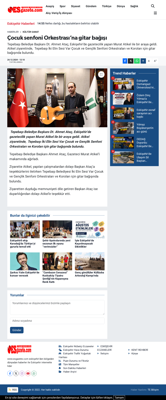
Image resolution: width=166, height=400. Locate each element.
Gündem (91, 6)
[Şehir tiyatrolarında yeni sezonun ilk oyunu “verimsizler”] (57, 229)
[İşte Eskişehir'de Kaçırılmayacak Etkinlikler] (90, 229)
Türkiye (106, 6)
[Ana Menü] (154, 13)
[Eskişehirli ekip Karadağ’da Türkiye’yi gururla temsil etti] (25, 229)
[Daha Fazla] (143, 61)
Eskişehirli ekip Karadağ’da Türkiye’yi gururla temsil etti (22, 243)
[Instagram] (22, 373)
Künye (134, 353)
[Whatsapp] (34, 373)
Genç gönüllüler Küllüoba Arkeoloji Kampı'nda (89, 274)
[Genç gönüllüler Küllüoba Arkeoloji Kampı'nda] (90, 261)
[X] (16, 373)
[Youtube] (28, 373)
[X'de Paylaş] (130, 61)
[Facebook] (10, 373)
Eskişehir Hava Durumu (76, 349)
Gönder (16, 330)
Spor (62, 6)
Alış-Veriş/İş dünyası (59, 13)
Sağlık (134, 6)
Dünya (121, 6)
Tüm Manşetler (71, 364)
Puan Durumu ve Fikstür (76, 360)
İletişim (105, 353)
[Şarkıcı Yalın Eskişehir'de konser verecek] (25, 261)
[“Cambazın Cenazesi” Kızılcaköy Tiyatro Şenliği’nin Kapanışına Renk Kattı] (57, 261)
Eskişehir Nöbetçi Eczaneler (78, 346)
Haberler (13, 32)
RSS (14, 389)
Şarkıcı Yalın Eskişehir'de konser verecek (24, 274)
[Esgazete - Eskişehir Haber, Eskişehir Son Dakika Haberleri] (25, 9)
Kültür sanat (31, 32)
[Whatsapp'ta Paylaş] (137, 61)
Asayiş (50, 6)
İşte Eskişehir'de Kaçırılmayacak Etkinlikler (84, 243)
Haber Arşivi (70, 371)
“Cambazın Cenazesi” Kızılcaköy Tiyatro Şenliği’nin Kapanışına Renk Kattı (55, 277)
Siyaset (75, 6)
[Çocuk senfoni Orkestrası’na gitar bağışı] (57, 97)
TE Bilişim (153, 389)
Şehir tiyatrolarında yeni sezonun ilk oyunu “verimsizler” (56, 243)
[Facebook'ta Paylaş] (125, 61)
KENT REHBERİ (139, 349)
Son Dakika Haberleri (74, 368)
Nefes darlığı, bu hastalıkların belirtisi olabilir (68, 23)
